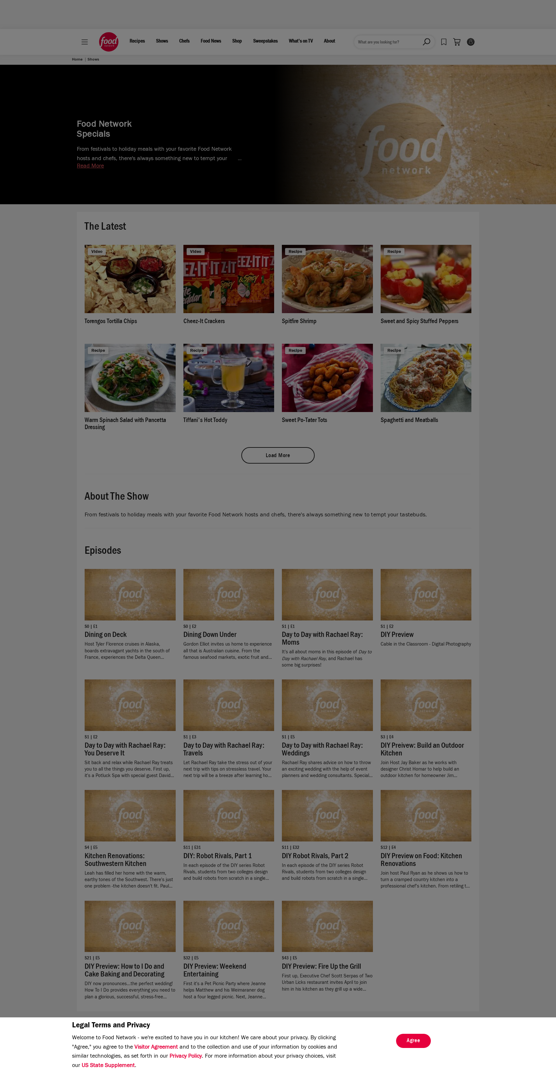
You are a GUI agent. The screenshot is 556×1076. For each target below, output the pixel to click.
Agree (413, 1041)
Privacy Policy (186, 1057)
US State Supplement (108, 1066)
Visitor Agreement (156, 1048)
